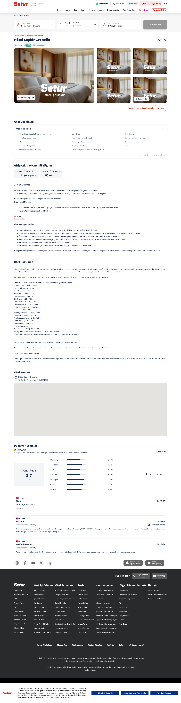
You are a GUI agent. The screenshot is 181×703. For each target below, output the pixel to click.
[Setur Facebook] (26, 565)
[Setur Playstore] (156, 565)
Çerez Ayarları (19, 632)
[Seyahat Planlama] (164, 3)
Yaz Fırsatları (129, 10)
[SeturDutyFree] (45, 645)
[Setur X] (42, 565)
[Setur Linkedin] (50, 565)
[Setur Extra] (159, 10)
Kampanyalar (113, 10)
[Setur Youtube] (34, 565)
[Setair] (110, 645)
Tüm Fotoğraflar (27, 97)
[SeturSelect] (122, 645)
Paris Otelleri (24, 16)
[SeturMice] (77, 645)
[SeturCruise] (95, 645)
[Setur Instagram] (18, 565)
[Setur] (21, 4)
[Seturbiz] (62, 645)
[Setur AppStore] (134, 565)
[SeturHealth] (136, 645)
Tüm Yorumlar (38, 45)
